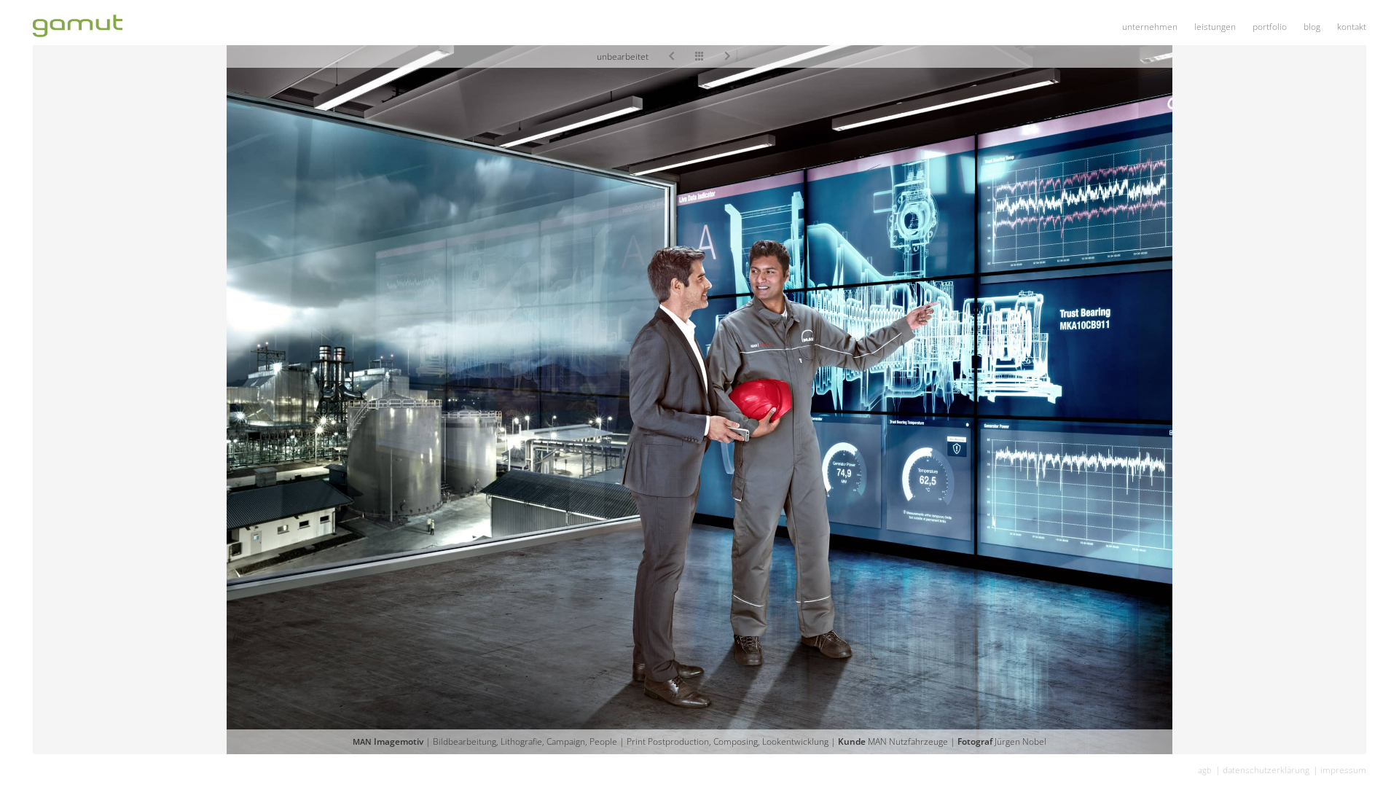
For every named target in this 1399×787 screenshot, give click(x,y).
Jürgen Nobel (1020, 741)
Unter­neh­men (1149, 26)
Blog (1312, 26)
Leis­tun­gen (1215, 26)
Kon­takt (1351, 26)
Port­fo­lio (1270, 26)
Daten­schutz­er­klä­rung (1266, 770)
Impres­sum (1343, 770)
